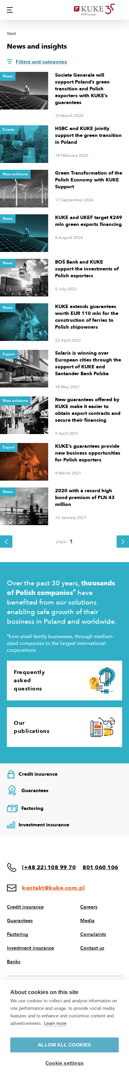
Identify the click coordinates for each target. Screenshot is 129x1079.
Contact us (92, 948)
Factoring (17, 934)
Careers (88, 907)
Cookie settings (64, 1063)
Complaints (93, 934)
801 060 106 (100, 867)
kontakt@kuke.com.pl (53, 888)
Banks (13, 962)
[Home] (98, 10)
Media (87, 920)
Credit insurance (25, 907)
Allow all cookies (64, 1045)
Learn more (55, 1023)
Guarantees (20, 920)
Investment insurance (30, 948)
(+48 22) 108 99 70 (49, 867)
